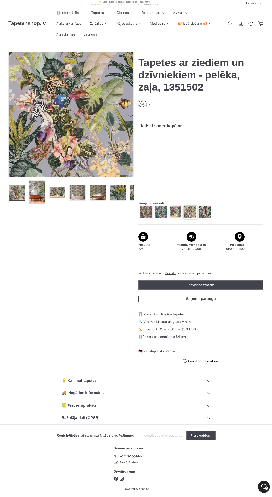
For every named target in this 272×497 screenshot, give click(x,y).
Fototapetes (151, 12)
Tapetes (98, 12)
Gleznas (123, 12)
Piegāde (170, 273)
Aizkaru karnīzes (68, 23)
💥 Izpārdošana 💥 (193, 23)
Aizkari (178, 12)
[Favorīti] (250, 23)
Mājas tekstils (127, 23)
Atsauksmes (65, 34)
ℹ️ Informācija (68, 12)
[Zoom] (71, 114)
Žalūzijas (97, 23)
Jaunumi (90, 34)
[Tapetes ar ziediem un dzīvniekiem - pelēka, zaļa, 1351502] (201, 146)
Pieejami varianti (151, 203)
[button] (145, 212)
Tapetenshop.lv (27, 23)
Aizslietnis (158, 23)
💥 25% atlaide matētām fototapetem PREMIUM (124, 3)
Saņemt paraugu (201, 298)
